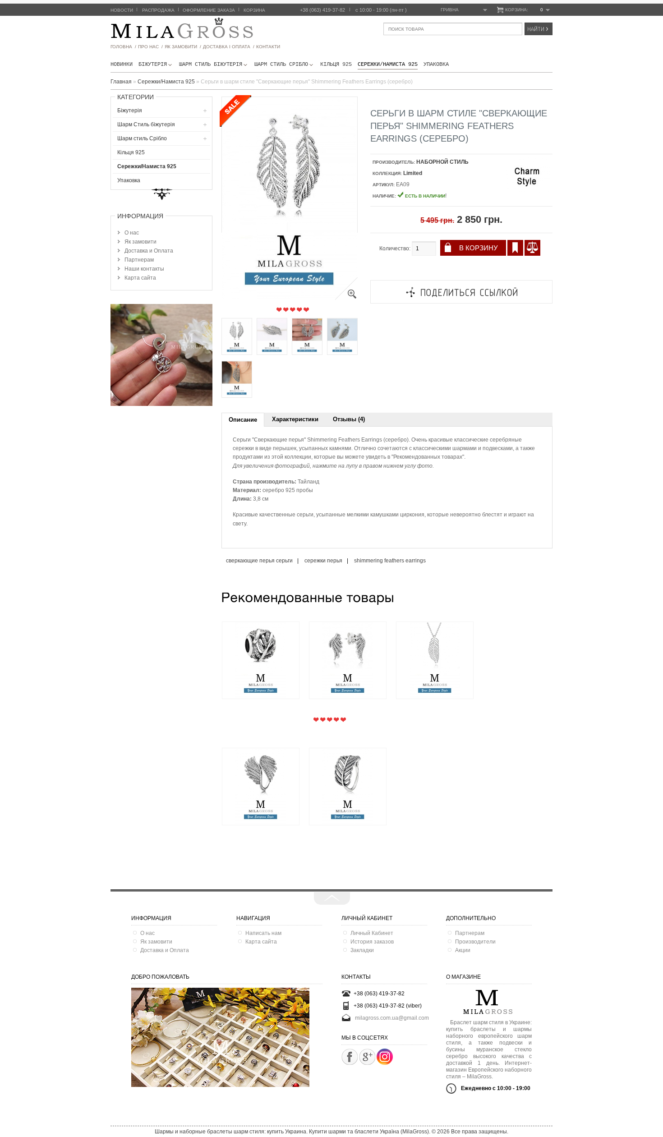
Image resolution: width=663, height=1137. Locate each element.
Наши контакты (144, 269)
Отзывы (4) (349, 419)
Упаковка (436, 64)
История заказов (372, 942)
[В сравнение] (532, 248)
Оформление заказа (209, 10)
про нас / (150, 46)
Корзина (254, 10)
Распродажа (158, 10)
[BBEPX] (332, 898)
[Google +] (367, 1057)
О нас (131, 233)
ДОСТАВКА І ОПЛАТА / (228, 46)
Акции (462, 950)
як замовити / (183, 46)
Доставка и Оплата (148, 251)
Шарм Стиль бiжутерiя (210, 64)
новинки (121, 64)
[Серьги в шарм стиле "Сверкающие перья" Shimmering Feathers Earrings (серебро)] (346, 298)
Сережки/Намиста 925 (388, 64)
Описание (243, 419)
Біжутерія (152, 64)
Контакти (268, 46)
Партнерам (139, 260)
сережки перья (323, 560)
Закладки (362, 950)
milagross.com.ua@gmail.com (392, 1017)
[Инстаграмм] (385, 1063)
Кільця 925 (336, 64)
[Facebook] (349, 1057)
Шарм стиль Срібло (281, 64)
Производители (475, 942)
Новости (121, 10)
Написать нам (263, 933)
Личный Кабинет (371, 933)
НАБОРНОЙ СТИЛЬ (442, 162)
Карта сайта (140, 278)
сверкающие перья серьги (259, 560)
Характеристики (295, 419)
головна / (123, 46)
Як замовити (140, 242)
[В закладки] (515, 248)
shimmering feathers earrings (390, 560)
